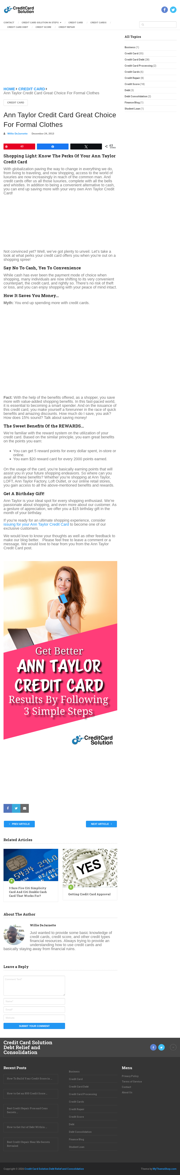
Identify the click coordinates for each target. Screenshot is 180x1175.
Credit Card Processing (139, 65)
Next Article (100, 824)
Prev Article (20, 824)
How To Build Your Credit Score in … (29, 1078)
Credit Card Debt (17, 27)
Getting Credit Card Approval (89, 894)
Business (130, 47)
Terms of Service (132, 1081)
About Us (127, 1092)
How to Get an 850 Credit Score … (27, 1093)
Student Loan (132, 108)
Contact (9, 22)
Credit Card (75, 22)
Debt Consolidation (136, 96)
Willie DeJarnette (17, 133)
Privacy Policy (130, 1076)
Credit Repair (67, 27)
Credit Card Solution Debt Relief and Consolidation (28, 1047)
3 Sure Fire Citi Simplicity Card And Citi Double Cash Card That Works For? (28, 892)
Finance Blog (132, 102)
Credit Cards (98, 22)
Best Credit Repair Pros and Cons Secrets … (27, 1110)
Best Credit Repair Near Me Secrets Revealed (28, 1143)
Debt (127, 90)
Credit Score (43, 27)
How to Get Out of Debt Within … (27, 1127)
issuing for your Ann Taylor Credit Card (36, 524)
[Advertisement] (60, 61)
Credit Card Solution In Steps (40, 22)
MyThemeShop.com (164, 1168)
